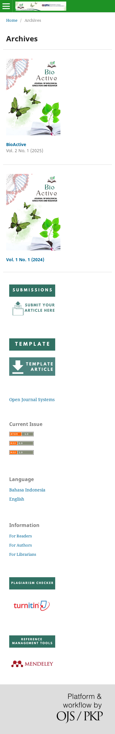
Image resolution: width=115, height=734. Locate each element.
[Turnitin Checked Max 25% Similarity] (32, 613)
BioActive (16, 144)
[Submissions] (32, 316)
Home (11, 20)
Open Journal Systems (32, 399)
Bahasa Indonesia (27, 490)
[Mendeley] (32, 671)
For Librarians (22, 554)
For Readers (20, 536)
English (16, 499)
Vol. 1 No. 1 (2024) (25, 259)
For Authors (20, 545)
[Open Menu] (6, 6)
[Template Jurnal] (32, 374)
